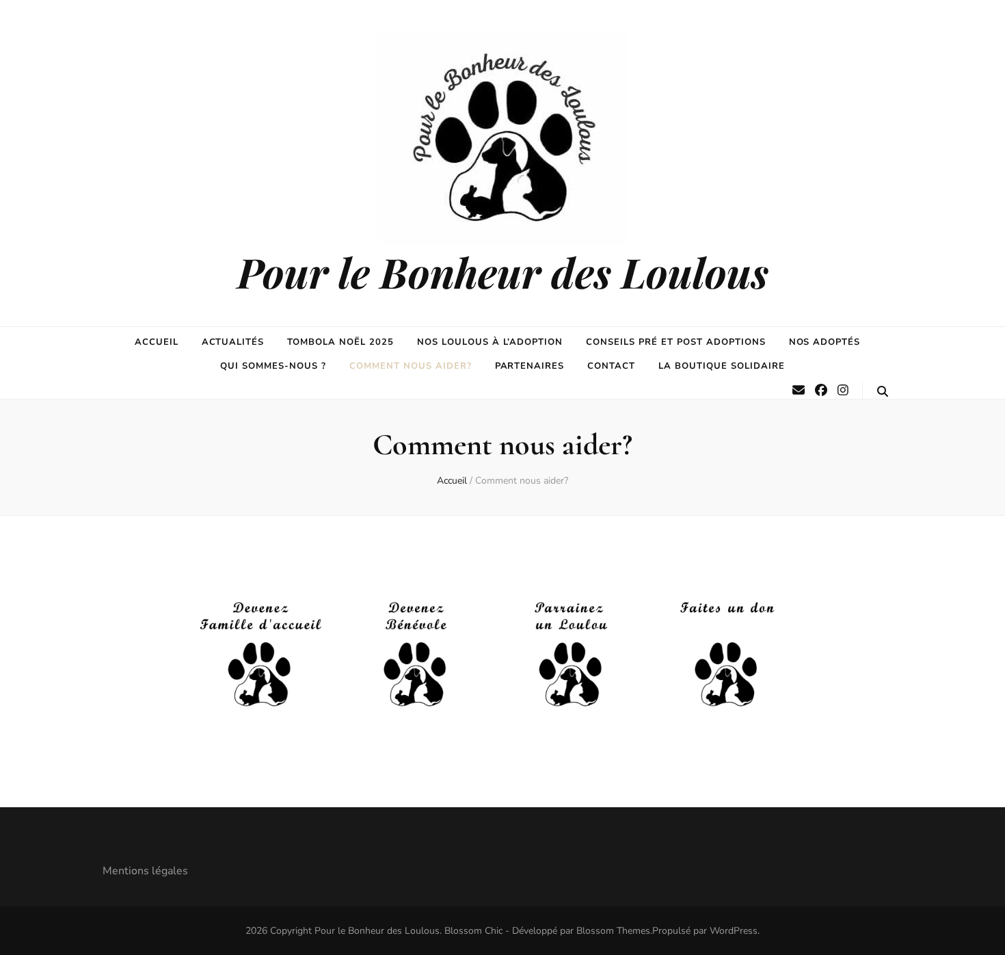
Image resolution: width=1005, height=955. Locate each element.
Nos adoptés (825, 342)
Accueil (156, 342)
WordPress (734, 930)
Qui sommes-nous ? (273, 366)
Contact (611, 366)
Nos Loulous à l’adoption (490, 342)
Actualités (233, 342)
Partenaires (530, 366)
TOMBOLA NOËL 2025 (340, 342)
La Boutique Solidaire (721, 366)
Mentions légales (145, 870)
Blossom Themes (613, 930)
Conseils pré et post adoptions (675, 342)
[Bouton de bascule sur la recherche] (882, 391)
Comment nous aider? (410, 366)
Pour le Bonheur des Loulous (502, 271)
